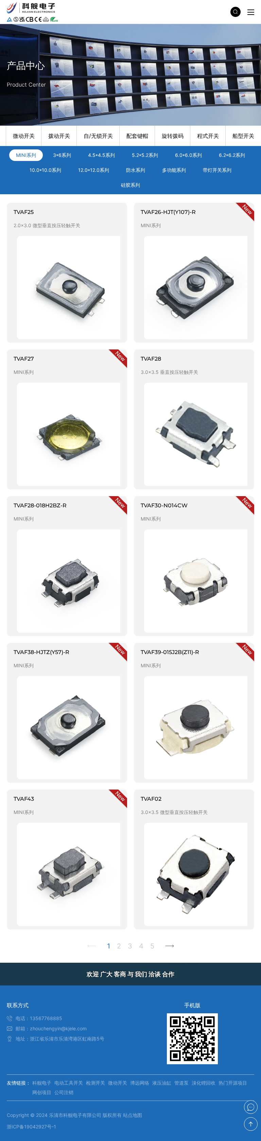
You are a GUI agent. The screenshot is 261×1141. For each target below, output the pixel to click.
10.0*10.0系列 (45, 170)
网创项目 (41, 1092)
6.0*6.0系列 (188, 155)
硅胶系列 (130, 185)
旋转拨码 (173, 135)
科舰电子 (41, 1083)
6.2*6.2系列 (232, 155)
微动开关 (24, 135)
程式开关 (208, 135)
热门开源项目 (233, 1083)
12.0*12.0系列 (93, 170)
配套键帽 (137, 135)
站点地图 (132, 1115)
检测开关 (95, 1083)
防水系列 (135, 170)
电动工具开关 (68, 1083)
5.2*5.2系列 (145, 155)
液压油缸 (161, 1083)
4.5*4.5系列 (101, 155)
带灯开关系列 (217, 170)
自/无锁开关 (98, 135)
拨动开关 (59, 135)
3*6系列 (62, 155)
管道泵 (181, 1083)
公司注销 (63, 1092)
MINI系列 (26, 155)
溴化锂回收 (203, 1083)
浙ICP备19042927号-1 (31, 1126)
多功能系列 (174, 170)
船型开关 (243, 135)
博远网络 (139, 1083)
